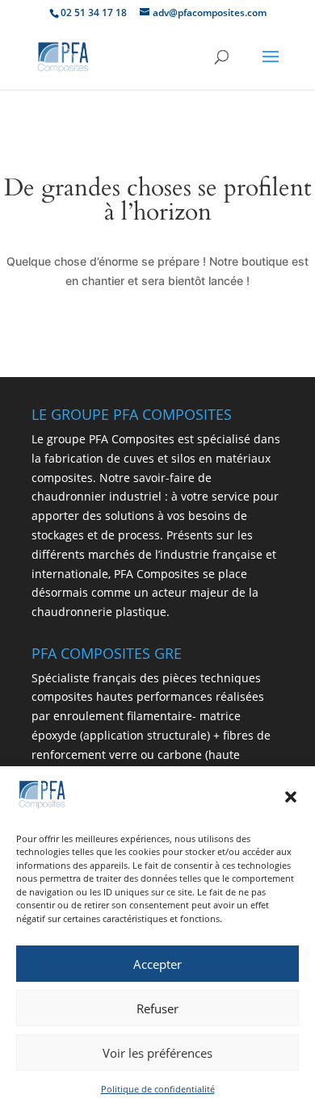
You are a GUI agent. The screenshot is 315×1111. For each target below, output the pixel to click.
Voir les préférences (157, 1053)
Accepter (157, 964)
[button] (291, 797)
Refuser (157, 1008)
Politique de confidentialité (158, 1089)
